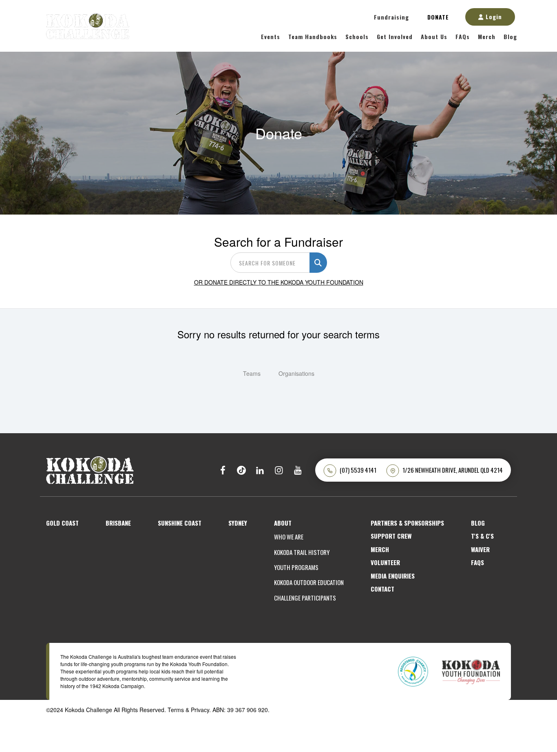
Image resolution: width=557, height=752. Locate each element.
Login (493, 16)
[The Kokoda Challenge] (90, 469)
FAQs (462, 36)
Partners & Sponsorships (407, 522)
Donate (438, 17)
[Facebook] (222, 470)
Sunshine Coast (179, 522)
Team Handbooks (312, 36)
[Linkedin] (260, 470)
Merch (486, 36)
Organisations (296, 373)
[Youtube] (297, 470)
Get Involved (395, 36)
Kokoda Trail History (301, 552)
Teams (252, 373)
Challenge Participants (305, 598)
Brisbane (118, 522)
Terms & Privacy (188, 710)
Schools (357, 36)
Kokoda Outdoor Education (309, 582)
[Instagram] (278, 470)
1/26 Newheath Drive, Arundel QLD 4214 (452, 470)
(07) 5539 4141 (358, 470)
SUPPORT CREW (391, 535)
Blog (510, 36)
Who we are (288, 537)
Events (270, 36)
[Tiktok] (241, 470)
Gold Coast (62, 522)
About (283, 522)
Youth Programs (296, 567)
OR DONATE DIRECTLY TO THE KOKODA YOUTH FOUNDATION (278, 282)
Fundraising (391, 17)
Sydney (237, 522)
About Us (434, 36)
